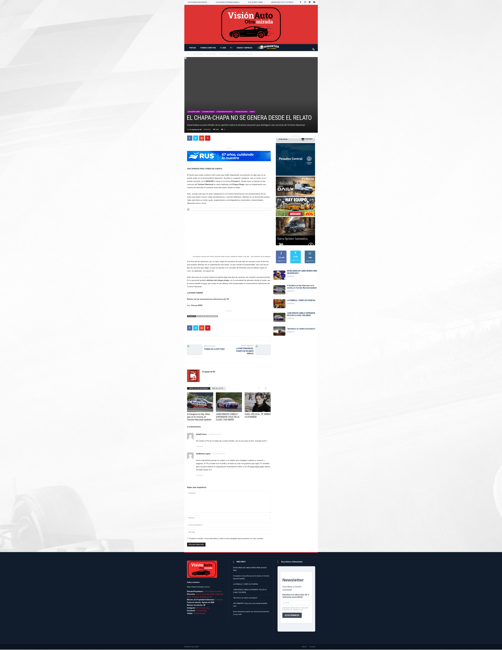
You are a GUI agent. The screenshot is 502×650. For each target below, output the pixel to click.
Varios (252, 111)
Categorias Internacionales (227, 2)
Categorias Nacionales (197, 2)
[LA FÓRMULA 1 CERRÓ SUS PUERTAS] (279, 303)
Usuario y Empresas (244, 48)
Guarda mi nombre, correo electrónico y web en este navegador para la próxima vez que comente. (226, 538)
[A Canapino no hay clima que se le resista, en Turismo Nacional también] (200, 402)
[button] (313, 48)
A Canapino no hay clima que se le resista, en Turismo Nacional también (199, 417)
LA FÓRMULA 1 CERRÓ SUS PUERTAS (301, 300)
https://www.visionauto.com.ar (198, 587)
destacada (201, 316)
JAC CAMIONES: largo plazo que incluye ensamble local (250, 604)
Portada (192, 48)
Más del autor (217, 388)
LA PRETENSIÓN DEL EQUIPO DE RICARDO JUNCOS (245, 351)
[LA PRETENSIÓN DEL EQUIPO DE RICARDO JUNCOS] (263, 350)
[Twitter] (309, 2)
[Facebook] (300, 2)
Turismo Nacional (241, 111)
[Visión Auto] (251, 24)
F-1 (231, 48)
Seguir (310, 252)
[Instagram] (305, 2)
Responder (199, 446)
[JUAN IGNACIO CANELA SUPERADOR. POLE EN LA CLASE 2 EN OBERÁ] (229, 402)
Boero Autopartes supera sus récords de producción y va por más (251, 613)
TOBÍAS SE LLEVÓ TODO (214, 349)
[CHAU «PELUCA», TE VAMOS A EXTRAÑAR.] (258, 402)
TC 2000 (223, 48)
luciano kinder (212, 316)
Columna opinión (211, 54)
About (304, 647)
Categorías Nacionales (224, 111)
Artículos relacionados (198, 388)
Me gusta (281, 252)
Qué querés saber (255, 2)
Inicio (188, 54)
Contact (312, 647)
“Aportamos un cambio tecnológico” (301, 329)
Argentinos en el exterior (282, 2)
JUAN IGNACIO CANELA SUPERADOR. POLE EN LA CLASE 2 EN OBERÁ (227, 417)
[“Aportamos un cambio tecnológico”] (279, 331)
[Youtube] (314, 2)
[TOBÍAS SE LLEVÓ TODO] (194, 350)
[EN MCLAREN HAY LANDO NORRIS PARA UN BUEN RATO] (279, 275)
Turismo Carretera (208, 48)
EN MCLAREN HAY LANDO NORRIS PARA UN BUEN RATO (302, 272)
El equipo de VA (196, 129)
